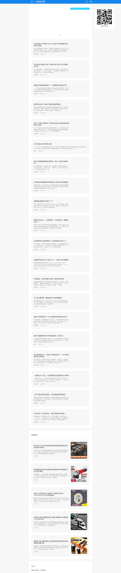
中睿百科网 (43, 570)
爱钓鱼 (37, 570)
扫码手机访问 (104, 26)
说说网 (33, 570)
